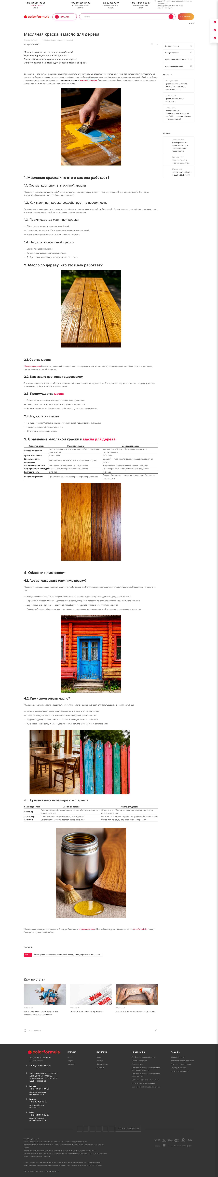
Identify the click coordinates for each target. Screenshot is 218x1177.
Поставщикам (102, 1064)
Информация (138, 1052)
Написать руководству (180, 1071)
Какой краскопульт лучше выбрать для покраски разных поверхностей (180, 147)
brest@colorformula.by (140, 5)
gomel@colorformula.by (110, 5)
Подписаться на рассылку (128, 1129)
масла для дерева (99, 439)
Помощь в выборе (178, 1068)
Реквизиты (101, 1068)
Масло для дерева (32, 366)
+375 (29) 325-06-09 (35, 3)
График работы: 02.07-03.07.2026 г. (175, 100)
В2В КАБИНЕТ (185, 17)
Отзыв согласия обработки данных (146, 1087)
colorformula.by (140, 929)
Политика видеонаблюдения (143, 1083)
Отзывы (100, 1061)
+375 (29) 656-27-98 (80, 3)
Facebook (86, 1129)
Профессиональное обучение (144, 1057)
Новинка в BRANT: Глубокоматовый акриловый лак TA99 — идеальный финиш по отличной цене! (178, 115)
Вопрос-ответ (137, 1064)
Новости (167, 74)
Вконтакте (79, 1129)
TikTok (111, 1129)
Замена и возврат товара (181, 1064)
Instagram (92, 1129)
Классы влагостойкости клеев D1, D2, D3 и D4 (136, 1011)
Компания (102, 1052)
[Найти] (171, 16)
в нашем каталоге (87, 929)
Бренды (70, 1064)
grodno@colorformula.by (80, 5)
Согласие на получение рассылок (145, 1080)
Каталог (71, 1052)
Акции (70, 1057)
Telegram (98, 1129)
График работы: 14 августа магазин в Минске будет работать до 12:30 (176, 86)
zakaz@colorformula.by (40, 1065)
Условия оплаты (177, 1057)
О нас (99, 1057)
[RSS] (152, 44)
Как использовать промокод (182, 1061)
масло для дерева (88, 80)
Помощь (175, 1052)
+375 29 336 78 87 (110, 3)
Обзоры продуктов (139, 1061)
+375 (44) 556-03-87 (140, 3)
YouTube (105, 1129)
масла (59, 393)
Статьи (166, 133)
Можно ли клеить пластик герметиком (86, 1011)
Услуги (70, 1061)
